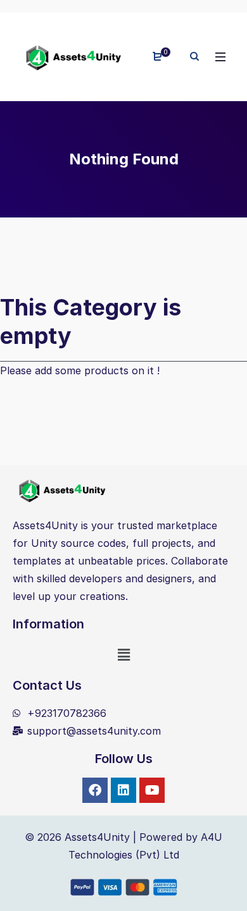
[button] (123, 654)
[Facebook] (95, 790)
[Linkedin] (123, 790)
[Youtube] (152, 790)
